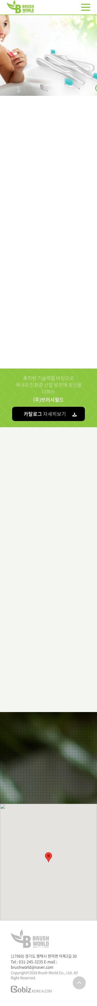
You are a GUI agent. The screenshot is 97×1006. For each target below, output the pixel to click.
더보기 (47, 680)
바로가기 (48, 195)
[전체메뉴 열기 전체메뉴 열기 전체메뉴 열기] (85, 7)
